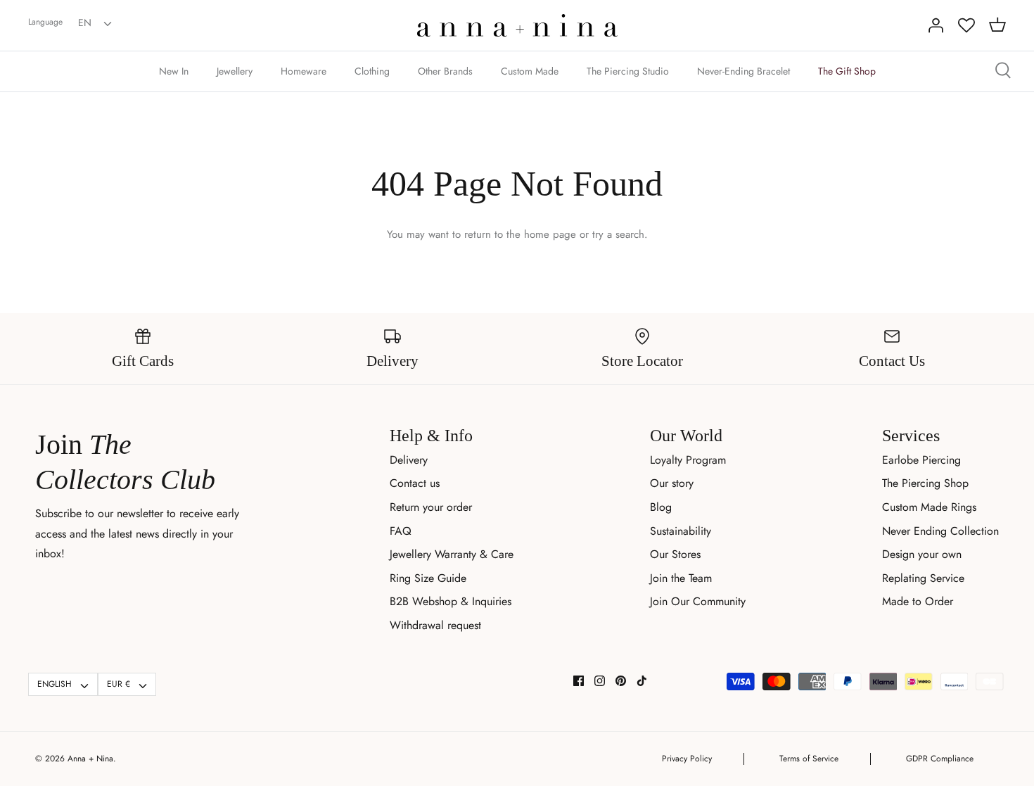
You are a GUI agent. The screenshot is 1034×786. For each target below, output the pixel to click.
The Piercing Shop (925, 483)
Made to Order (917, 601)
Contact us (415, 483)
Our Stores (675, 554)
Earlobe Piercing (921, 460)
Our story (672, 483)
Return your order (431, 507)
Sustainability (680, 531)
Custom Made (530, 71)
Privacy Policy (687, 758)
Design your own (922, 554)
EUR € (118, 684)
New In (174, 71)
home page (550, 234)
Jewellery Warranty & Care (451, 554)
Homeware (303, 71)
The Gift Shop (847, 71)
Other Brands (445, 71)
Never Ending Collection (940, 531)
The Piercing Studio (628, 71)
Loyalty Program (688, 460)
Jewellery (235, 71)
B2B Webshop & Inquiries (450, 601)
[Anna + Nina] (517, 25)
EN (84, 22)
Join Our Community (698, 601)
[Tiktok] (642, 681)
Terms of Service (808, 758)
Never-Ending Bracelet (743, 71)
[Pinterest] (620, 681)
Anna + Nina (90, 758)
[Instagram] (599, 681)
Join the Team (681, 578)
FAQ (400, 531)
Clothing (372, 71)
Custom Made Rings (929, 507)
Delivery (409, 460)
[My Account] (935, 25)
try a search (618, 234)
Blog (661, 507)
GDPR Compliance (940, 758)
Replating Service (923, 578)
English (54, 684)
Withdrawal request (435, 625)
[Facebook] (578, 681)
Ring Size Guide (428, 578)
